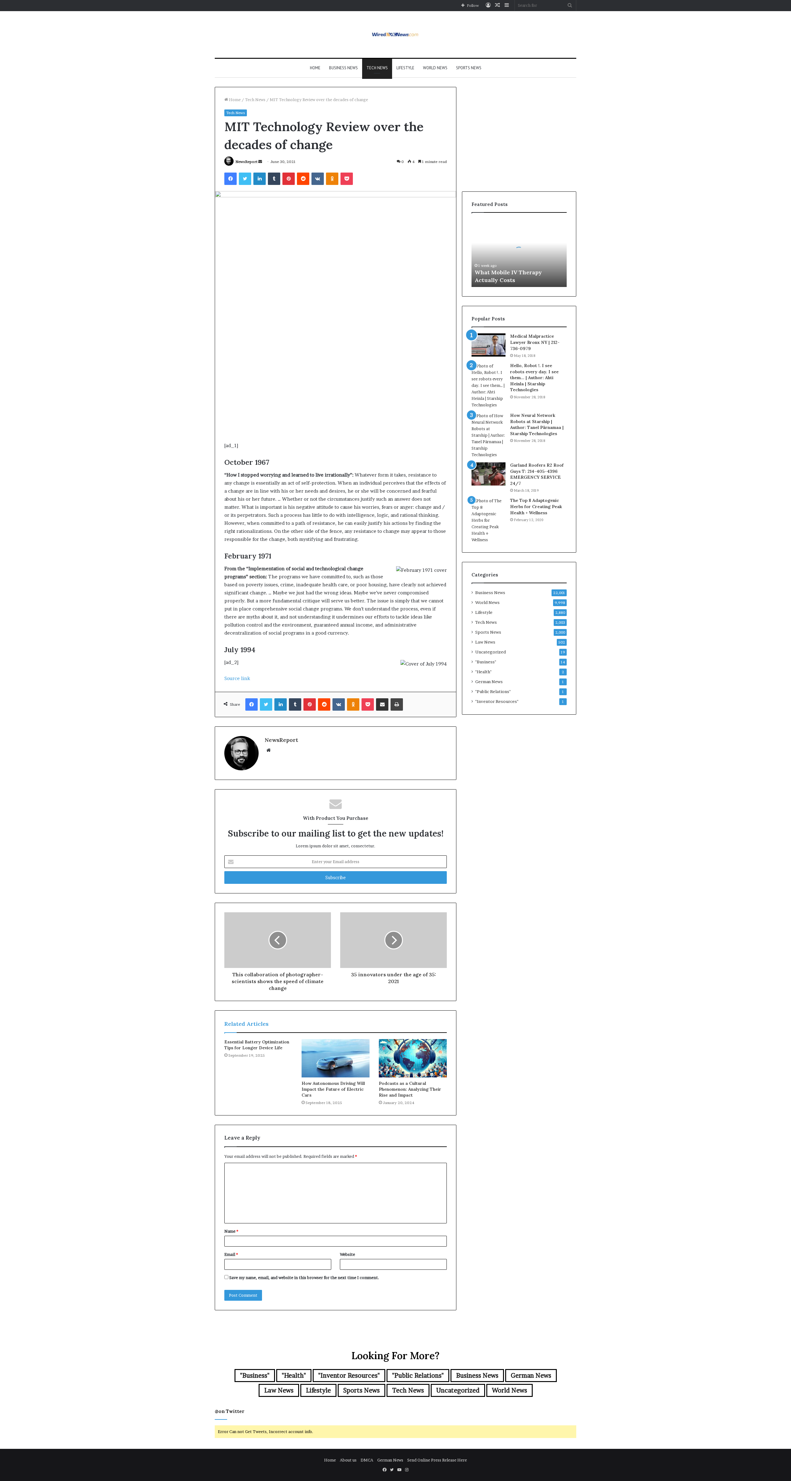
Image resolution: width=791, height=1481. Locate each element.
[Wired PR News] (396, 34)
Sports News (468, 68)
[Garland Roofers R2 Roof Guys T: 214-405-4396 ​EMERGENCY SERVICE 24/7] (488, 474)
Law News (485, 642)
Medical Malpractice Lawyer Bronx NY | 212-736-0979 (535, 342)
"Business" (485, 661)
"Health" (483, 671)
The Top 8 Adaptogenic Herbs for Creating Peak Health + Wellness (536, 506)
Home (315, 68)
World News (435, 68)
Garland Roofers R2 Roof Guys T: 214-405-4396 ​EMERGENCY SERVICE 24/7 (537, 474)
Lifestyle (405, 68)
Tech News (377, 68)
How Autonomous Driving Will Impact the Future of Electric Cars (333, 1089)
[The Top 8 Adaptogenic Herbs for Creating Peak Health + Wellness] (488, 520)
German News (489, 681)
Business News (343, 68)
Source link (237, 678)
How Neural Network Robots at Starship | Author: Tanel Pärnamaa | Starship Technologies (537, 424)
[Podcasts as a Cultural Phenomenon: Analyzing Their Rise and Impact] (413, 1058)
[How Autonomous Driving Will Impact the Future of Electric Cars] (336, 1058)
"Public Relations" (493, 691)
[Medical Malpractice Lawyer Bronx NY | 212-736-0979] (488, 345)
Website (347, 1254)
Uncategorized (490, 651)
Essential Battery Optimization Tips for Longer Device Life (256, 1045)
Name (231, 1231)
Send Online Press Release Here (437, 1459)
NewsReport (246, 161)
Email (231, 1254)
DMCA (367, 1459)
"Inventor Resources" (496, 701)
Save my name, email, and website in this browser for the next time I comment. (304, 1277)
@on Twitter (229, 1411)
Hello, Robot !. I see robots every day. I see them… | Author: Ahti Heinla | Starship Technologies (534, 377)
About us (348, 1459)
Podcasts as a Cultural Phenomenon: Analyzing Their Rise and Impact (410, 1089)
